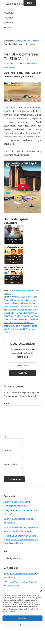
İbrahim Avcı (14, 585)
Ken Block (27, 310)
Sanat (23, 290)
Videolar (7, 294)
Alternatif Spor (30, 297)
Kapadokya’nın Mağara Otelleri (19, 573)
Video (13, 329)
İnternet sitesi (10, 464)
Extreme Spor (26, 306)
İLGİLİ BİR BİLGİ (14, 4)
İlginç (34, 306)
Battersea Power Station (24, 303)
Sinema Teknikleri (20, 319)
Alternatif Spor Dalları (13, 300)
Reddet (23, 625)
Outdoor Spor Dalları (23, 316)
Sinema (30, 290)
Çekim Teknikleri (11, 306)
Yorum (8, 403)
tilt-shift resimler (23, 326)
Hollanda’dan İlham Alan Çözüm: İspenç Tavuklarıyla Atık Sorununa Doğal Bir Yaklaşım (21, 539)
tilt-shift (31, 319)
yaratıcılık (21, 329)
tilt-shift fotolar (20, 323)
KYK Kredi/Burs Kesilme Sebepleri (21, 582)
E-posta (8, 450)
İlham (19, 310)
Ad (6, 436)
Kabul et (22, 618)
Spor (37, 290)
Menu (29, 3)
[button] (41, 591)
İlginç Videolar (10, 310)
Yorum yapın (9, 67)
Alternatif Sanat (16, 297)
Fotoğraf (16, 290)
